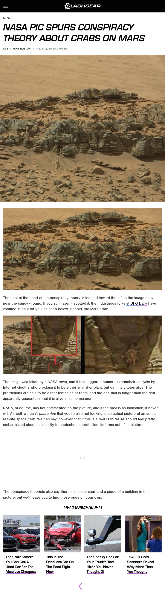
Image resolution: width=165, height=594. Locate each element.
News (7, 18)
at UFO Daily (136, 303)
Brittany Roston (19, 48)
